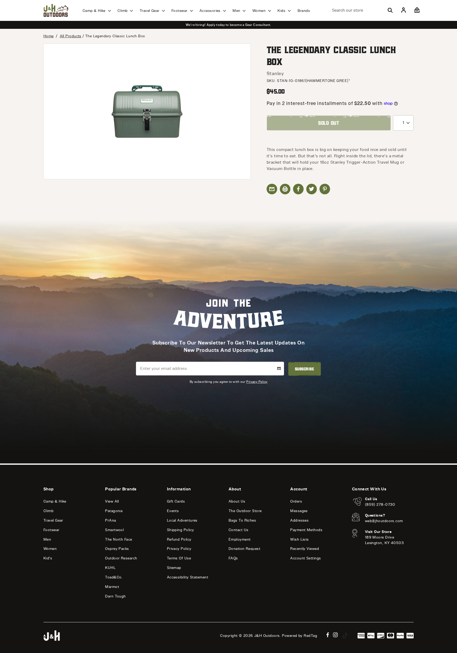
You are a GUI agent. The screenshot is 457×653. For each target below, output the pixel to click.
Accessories (210, 10)
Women (259, 10)
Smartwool (114, 530)
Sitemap (174, 567)
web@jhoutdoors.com (384, 521)
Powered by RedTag (299, 635)
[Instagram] (335, 634)
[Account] (403, 10)
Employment (240, 539)
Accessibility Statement (187, 577)
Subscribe (304, 368)
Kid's (47, 558)
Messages (299, 511)
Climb (123, 10)
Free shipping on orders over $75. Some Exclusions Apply (409, 25)
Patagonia (113, 511)
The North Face (118, 539)
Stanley (275, 73)
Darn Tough (115, 596)
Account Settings (305, 558)
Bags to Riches (242, 520)
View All (112, 501)
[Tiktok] (345, 635)
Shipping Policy (180, 530)
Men (236, 10)
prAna (110, 520)
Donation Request (244, 548)
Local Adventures (182, 520)
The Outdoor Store (245, 511)
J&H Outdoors (267, 635)
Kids (281, 10)
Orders (296, 501)
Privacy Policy (256, 382)
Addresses (299, 520)
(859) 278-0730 (380, 504)
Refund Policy (179, 539)
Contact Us (239, 530)
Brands (304, 10)
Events (173, 511)
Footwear (180, 10)
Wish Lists (299, 539)
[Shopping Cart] (416, 10)
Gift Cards (176, 501)
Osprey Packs (117, 548)
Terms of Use (179, 558)
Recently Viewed (304, 548)
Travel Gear (150, 10)
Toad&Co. (114, 577)
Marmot (112, 587)
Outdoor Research (121, 558)
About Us (237, 501)
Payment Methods (306, 530)
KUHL (110, 567)
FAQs (233, 558)
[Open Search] (390, 10)
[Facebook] (327, 634)
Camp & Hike (95, 10)
